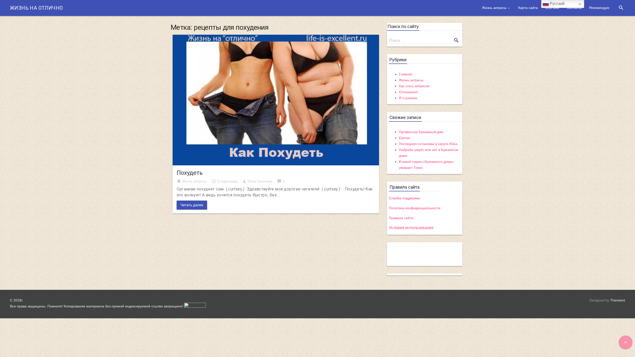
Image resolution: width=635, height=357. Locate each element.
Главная (405, 74)
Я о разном (408, 98)
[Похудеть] (276, 100)
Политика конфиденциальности (415, 208)
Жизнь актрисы (494, 8)
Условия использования (411, 228)
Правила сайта (401, 218)
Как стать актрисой (414, 86)
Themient (617, 300)
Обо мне (552, 8)
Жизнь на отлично (36, 8)
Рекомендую (599, 8)
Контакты (574, 8)
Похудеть (190, 172)
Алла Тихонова (260, 181)
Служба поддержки (404, 198)
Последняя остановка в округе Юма (428, 144)
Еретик (404, 138)
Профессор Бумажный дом (421, 132)
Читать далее (192, 205)
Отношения (408, 92)
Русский (557, 3)
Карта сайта (528, 8)
